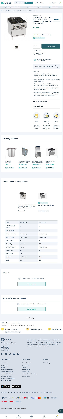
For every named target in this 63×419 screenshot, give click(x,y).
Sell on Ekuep (46, 363)
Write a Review (31, 284)
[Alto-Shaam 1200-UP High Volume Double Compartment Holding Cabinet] (38, 157)
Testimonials (25, 365)
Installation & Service (6, 376)
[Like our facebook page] (3, 354)
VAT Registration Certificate (29, 374)
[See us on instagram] (11, 354)
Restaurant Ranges (23, 11)
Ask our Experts (31, 309)
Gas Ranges (33, 11)
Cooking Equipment (11, 11)
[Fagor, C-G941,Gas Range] (51, 157)
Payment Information (7, 371)
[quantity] (36, 46)
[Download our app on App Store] (16, 386)
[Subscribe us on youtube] (15, 354)
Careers (24, 367)
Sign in (54, 3)
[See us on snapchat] (19, 354)
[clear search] (23, 2)
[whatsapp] (60, 411)
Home (2, 11)
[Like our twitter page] (7, 354)
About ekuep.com (27, 363)
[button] (56, 66)
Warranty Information (7, 374)
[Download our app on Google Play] (5, 386)
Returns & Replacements (8, 378)
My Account (4, 363)
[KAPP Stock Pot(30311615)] (11, 157)
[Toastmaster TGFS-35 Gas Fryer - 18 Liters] (25, 157)
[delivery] (46, 115)
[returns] (56, 115)
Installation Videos (6, 380)
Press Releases (26, 369)
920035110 (7, 329)
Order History (4, 365)
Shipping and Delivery (7, 369)
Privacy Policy (25, 371)
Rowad (3, 367)
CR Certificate (26, 376)
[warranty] (36, 115)
